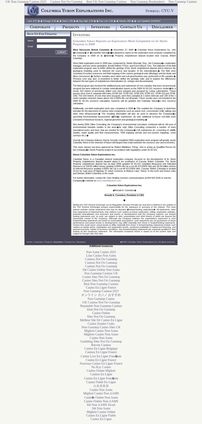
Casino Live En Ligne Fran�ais (101, 356)
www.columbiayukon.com (108, 180)
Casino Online (101, 313)
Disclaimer (81, 242)
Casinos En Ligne (101, 374)
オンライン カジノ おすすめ (101, 294)
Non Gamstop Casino (101, 298)
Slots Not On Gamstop (101, 309)
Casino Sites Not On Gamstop (101, 277)
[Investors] (101, 30)
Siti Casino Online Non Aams (101, 269)
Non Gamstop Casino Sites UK (101, 327)
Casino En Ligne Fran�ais (101, 378)
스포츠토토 (101, 385)
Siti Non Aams (101, 408)
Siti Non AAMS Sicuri (101, 404)
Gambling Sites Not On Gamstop (101, 341)
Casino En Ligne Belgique (101, 348)
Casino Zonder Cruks (101, 323)
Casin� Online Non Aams (101, 397)
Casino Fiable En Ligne (101, 382)
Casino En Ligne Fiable (101, 415)
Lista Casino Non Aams (101, 255)
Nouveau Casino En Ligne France (101, 363)
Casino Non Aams (101, 338)
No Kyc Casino (101, 367)
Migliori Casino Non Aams (101, 330)
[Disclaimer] (162, 30)
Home (29, 242)
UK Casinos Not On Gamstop (101, 302)
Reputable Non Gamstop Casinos (101, 306)
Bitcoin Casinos (101, 345)
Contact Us (70, 242)
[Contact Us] (131, 30)
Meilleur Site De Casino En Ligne (101, 320)
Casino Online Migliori (101, 370)
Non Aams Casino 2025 (101, 252)
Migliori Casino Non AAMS (101, 393)
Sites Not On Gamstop (101, 316)
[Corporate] (39, 30)
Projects (48, 242)
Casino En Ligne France (101, 287)
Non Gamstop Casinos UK (101, 273)
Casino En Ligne (101, 419)
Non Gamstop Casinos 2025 (101, 291)
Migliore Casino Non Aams (101, 334)
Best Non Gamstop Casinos (101, 284)
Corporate (38, 242)
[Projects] (70, 30)
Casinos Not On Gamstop (101, 259)
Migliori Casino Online (101, 412)
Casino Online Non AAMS (101, 401)
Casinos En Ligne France (101, 352)
